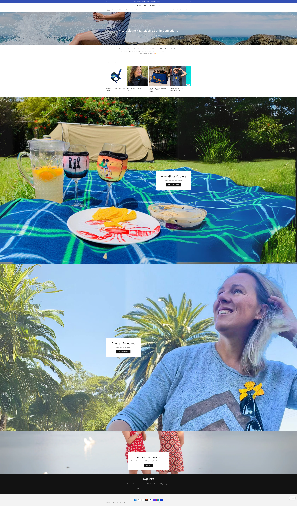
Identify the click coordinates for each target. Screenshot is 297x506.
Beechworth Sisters (113, 502)
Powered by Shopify (121, 502)
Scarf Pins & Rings (157, 36)
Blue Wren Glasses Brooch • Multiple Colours (116, 88)
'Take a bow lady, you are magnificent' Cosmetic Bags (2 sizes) (158, 89)
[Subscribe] (160, 488)
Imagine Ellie (139, 36)
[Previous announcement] (106, 1)
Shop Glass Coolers (173, 184)
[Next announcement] (190, 1)
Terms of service (154, 502)
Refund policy (146, 502)
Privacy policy (129, 502)
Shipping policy (162, 502)
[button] (107, 5)
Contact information (138, 502)
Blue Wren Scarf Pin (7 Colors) (134, 88)
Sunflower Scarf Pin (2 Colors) (177, 88)
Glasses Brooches (123, 351)
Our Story (148, 465)
